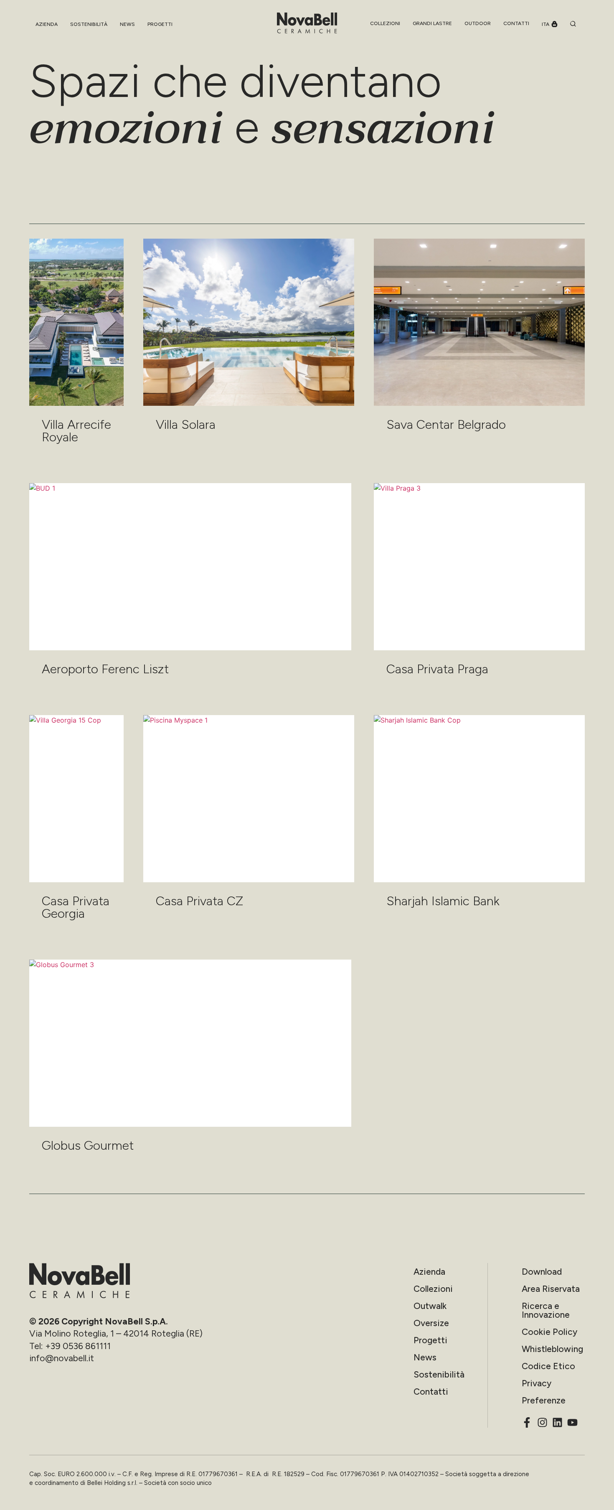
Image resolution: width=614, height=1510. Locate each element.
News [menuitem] (127, 24)
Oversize (431, 1323)
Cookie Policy (549, 1332)
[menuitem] (385, 23)
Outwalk (430, 1306)
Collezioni (433, 1288)
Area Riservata (551, 1288)
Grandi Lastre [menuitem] (432, 23)
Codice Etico (548, 1366)
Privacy (536, 1383)
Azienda (429, 1271)
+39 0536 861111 (78, 1346)
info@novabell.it (61, 1358)
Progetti (430, 1340)
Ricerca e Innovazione (546, 1310)
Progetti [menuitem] (160, 24)
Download (542, 1271)
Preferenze (544, 1400)
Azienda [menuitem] (47, 24)
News (425, 1357)
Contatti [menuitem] (516, 23)
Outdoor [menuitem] (477, 23)
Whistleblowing (552, 1349)
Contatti (431, 1391)
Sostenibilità (439, 1374)
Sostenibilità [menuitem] (88, 24)
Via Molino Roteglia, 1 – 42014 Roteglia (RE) (116, 1333)
